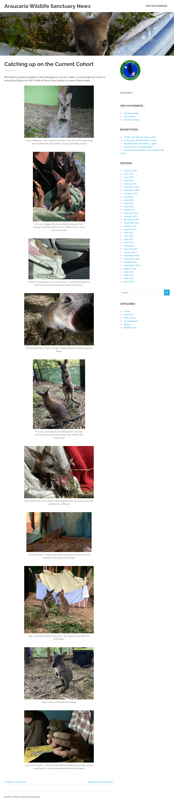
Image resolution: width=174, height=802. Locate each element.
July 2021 (128, 232)
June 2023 (129, 177)
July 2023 (128, 173)
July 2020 (128, 271)
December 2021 (131, 219)
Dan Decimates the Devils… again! (140, 143)
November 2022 (132, 190)
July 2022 (128, 196)
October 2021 (130, 226)
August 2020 (130, 268)
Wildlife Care (130, 327)
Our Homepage (131, 113)
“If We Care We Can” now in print (140, 136)
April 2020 (129, 281)
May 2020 (128, 278)
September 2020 (132, 265)
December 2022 (131, 186)
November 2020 (132, 258)
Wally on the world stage (100, 781)
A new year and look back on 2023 (140, 140)
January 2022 (130, 216)
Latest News (130, 116)
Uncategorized (131, 321)
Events (127, 311)
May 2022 (128, 203)
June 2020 (129, 275)
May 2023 (128, 180)
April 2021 (129, 242)
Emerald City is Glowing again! (138, 146)
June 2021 (129, 235)
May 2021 (128, 239)
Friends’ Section (131, 119)
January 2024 (130, 170)
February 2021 (131, 248)
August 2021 (130, 229)
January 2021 (130, 252)
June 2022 (129, 199)
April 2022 (129, 206)
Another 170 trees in (16, 781)
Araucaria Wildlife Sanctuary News (47, 6)
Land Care (128, 314)
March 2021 (129, 245)
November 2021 (132, 222)
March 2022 (129, 209)
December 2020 (131, 255)
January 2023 (130, 183)
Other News (130, 317)
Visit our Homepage (156, 6)
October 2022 (130, 193)
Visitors (127, 324)
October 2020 (130, 261)
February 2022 (131, 213)
